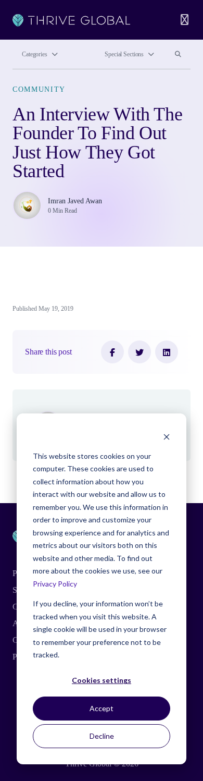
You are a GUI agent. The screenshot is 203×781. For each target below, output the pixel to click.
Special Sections (124, 54)
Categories (34, 54)
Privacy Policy (55, 583)
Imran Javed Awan (75, 201)
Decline (102, 735)
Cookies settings (101, 680)
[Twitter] (139, 351)
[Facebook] (112, 351)
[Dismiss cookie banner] (166, 436)
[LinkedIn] (166, 351)
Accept (101, 708)
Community (39, 89)
